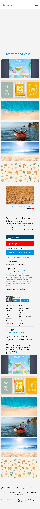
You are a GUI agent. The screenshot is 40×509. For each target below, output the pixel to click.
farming (9, 275)
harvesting (28, 277)
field (13, 275)
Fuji (20, 314)
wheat (8, 285)
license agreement (23, 488)
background (19, 271)
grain (22, 275)
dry (22, 273)
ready (22, 279)
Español (19, 492)
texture (8, 283)
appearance (10, 271)
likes (30, 206)
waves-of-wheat (24, 283)
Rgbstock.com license (16, 336)
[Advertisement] (20, 30)
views (12, 206)
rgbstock (10, 5)
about (20, 490)
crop (18, 273)
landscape (9, 279)
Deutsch (12, 492)
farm (29, 273)
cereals (13, 273)
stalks (15, 281)
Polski (26, 492)
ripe (26, 279)
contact (13, 488)
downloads (21, 206)
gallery (25, 301)
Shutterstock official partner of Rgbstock (12, 500)
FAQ (8, 353)
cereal (8, 273)
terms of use (15, 353)
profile (17, 301)
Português (33, 492)
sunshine (27, 281)
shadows (9, 281)
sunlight (21, 281)
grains (26, 275)
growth (15, 277)
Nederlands (19, 494)
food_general (16, 332)
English (5, 492)
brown (26, 271)
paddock (17, 279)
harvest (21, 277)
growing (9, 277)
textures (15, 283)
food (17, 275)
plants (22, 332)
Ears (25, 273)
